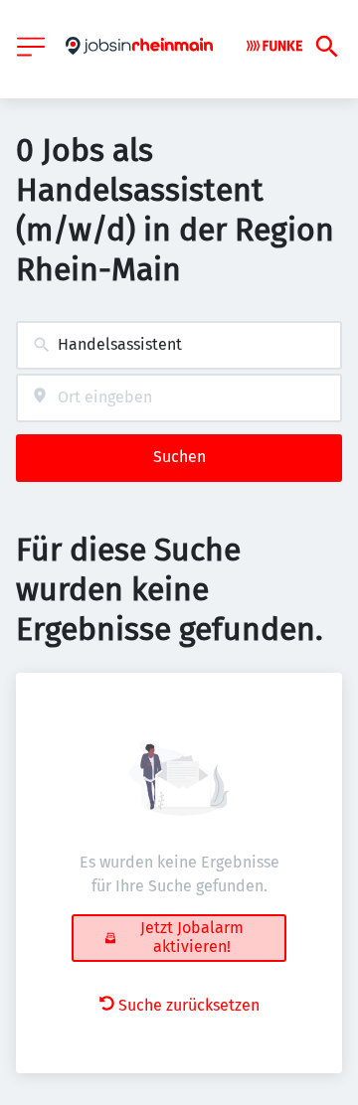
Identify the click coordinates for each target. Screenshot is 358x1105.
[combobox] (179, 345)
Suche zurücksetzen (189, 1005)
